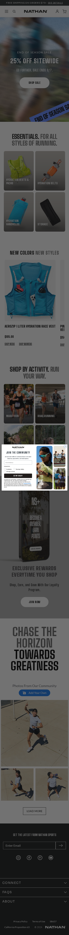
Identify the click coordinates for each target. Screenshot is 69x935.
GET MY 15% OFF (18, 476)
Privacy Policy (27, 483)
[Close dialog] (65, 446)
